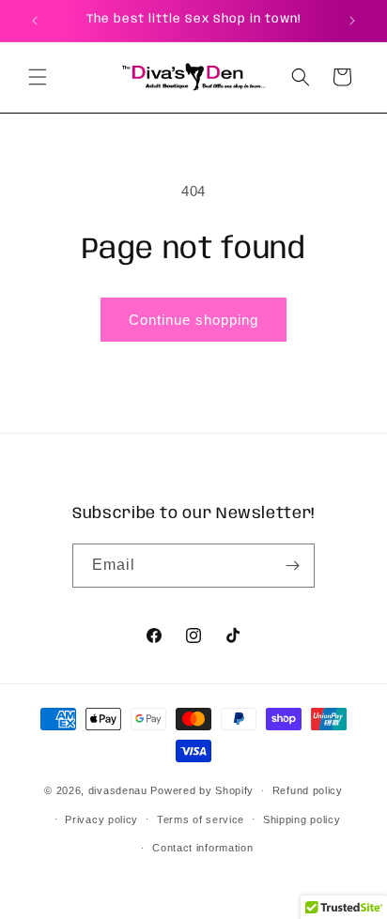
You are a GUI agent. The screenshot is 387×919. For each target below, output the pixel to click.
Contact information (202, 847)
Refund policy (307, 790)
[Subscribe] (293, 566)
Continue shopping (193, 320)
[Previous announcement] (34, 20)
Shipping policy (302, 819)
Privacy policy (101, 819)
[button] (37, 77)
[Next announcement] (352, 20)
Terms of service (200, 819)
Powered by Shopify (202, 790)
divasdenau (117, 790)
